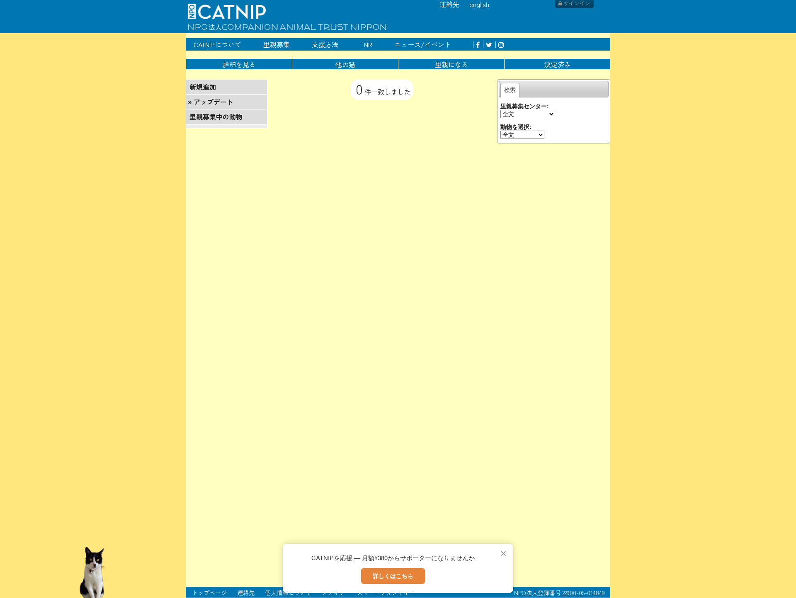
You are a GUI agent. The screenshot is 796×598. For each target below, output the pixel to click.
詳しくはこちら (393, 575)
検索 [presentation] (510, 90)
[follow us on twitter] (487, 44)
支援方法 (325, 44)
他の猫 (345, 64)
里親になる (451, 64)
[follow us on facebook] (476, 44)
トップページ (209, 592)
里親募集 (276, 44)
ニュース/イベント (422, 44)
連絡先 (246, 592)
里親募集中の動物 (216, 117)
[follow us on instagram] (500, 44)
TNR (366, 44)
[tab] (509, 90)
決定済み (557, 64)
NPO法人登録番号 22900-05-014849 (559, 592)
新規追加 (202, 87)
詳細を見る (239, 64)
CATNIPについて (217, 44)
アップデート (213, 102)
